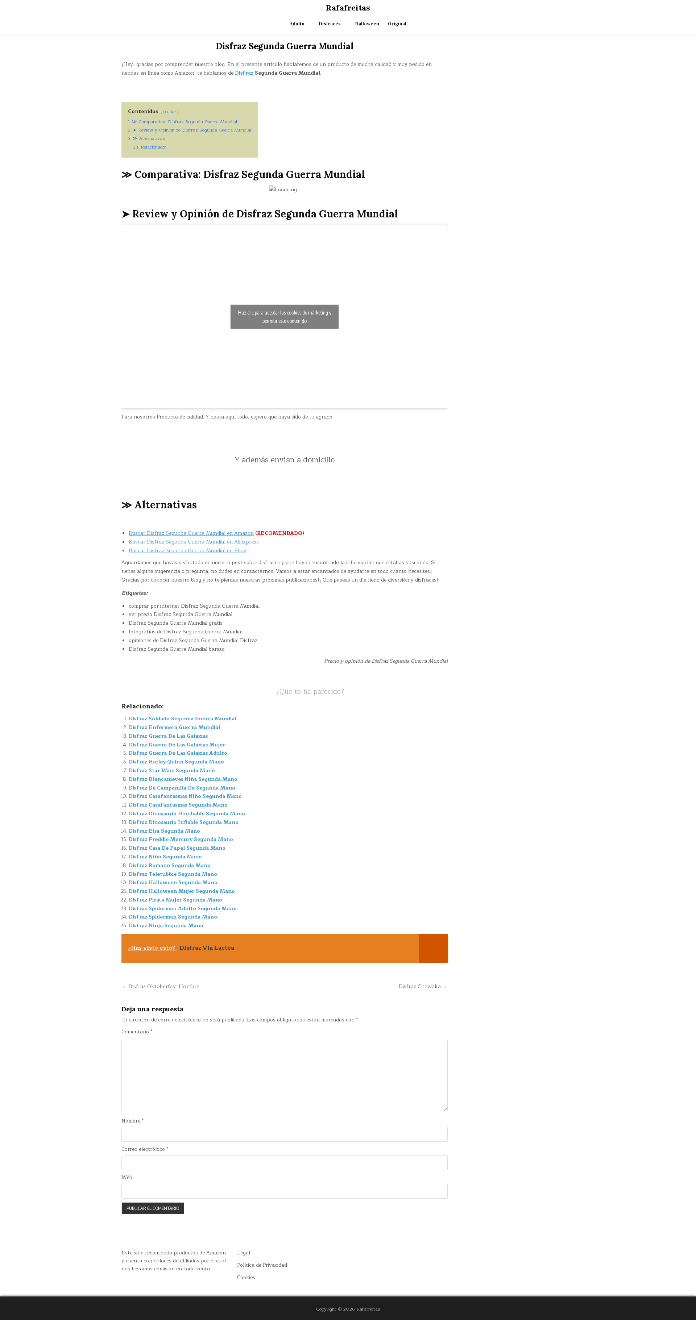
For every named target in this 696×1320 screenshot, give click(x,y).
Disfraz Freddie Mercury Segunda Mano (181, 839)
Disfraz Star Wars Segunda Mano (172, 770)
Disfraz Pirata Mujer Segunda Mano (175, 900)
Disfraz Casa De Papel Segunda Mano (177, 848)
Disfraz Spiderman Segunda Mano (173, 917)
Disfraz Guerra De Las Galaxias (168, 736)
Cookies (246, 1277)
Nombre (132, 1121)
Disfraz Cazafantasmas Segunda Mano (178, 805)
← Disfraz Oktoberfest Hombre (160, 986)
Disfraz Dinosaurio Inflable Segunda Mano (184, 822)
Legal (243, 1253)
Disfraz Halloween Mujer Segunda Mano (182, 891)
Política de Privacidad (262, 1265)
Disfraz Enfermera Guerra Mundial (174, 727)
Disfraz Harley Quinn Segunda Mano (176, 762)
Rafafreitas (348, 8)
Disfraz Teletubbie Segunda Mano (173, 874)
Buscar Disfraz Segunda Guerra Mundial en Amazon (191, 533)
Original (397, 24)
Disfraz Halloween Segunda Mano (173, 882)
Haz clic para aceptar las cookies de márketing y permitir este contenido (284, 316)
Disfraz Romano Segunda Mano (170, 865)
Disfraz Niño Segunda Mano (165, 857)
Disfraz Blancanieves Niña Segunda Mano (183, 779)
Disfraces (330, 24)
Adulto (297, 24)
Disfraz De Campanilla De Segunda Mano (182, 788)
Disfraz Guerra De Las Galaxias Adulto (178, 753)
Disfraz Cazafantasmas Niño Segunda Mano (185, 796)
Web (126, 1178)
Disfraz (244, 73)
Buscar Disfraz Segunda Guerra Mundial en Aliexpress (194, 542)
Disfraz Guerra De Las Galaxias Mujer (177, 745)
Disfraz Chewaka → (423, 986)
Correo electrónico (144, 1149)
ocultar (169, 111)
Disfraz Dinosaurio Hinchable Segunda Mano (187, 813)
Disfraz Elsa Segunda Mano (164, 831)
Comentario (136, 1032)
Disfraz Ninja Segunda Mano (166, 925)
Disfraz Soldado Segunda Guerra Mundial (182, 719)
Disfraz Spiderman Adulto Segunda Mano (183, 908)
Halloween (367, 24)
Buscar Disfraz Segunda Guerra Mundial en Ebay (187, 550)
